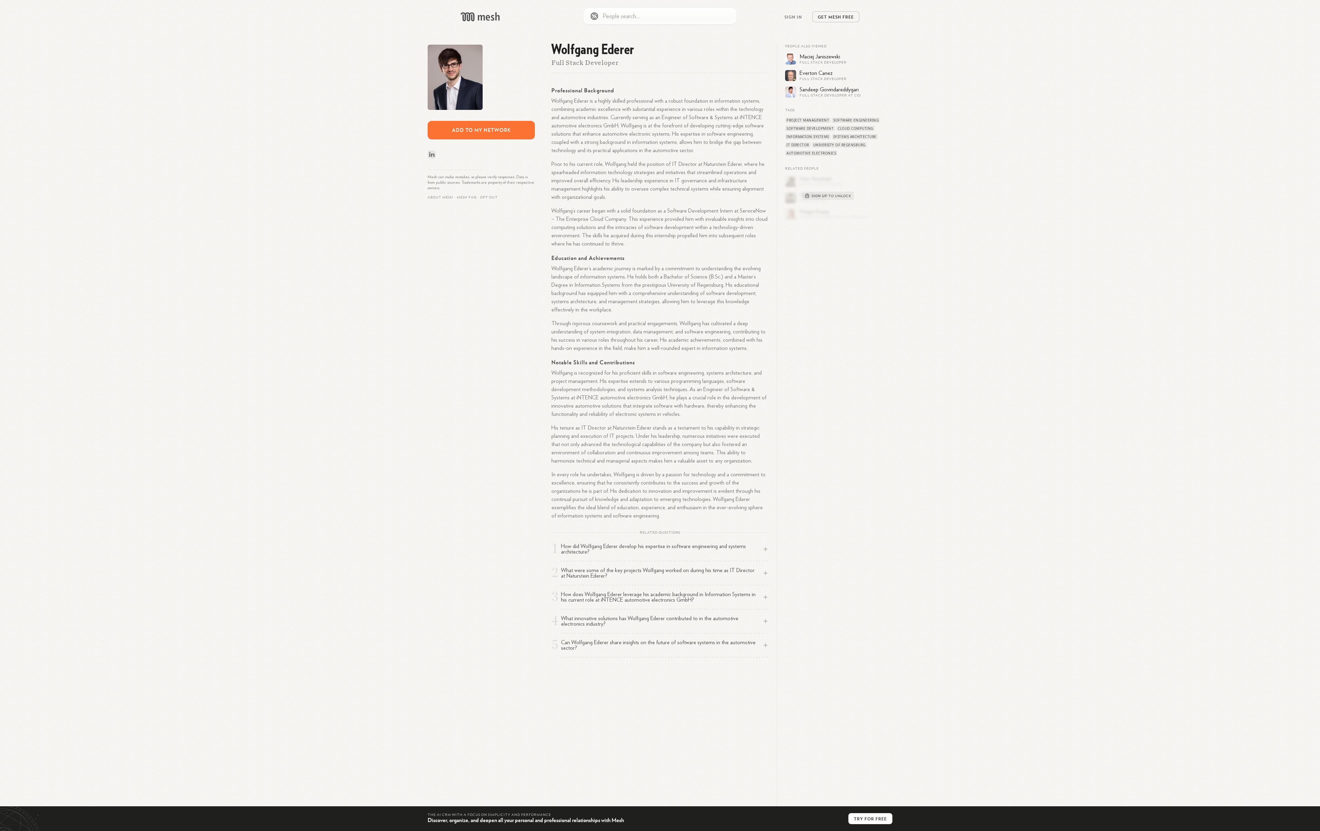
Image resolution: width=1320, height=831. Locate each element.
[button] (466, 197)
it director (797, 145)
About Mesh (440, 197)
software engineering (856, 120)
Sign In (793, 17)
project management (807, 120)
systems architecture (855, 136)
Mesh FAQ (466, 197)
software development (810, 128)
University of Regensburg (839, 145)
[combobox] (660, 16)
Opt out (489, 197)
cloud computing (855, 128)
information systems (807, 136)
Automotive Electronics (811, 153)
